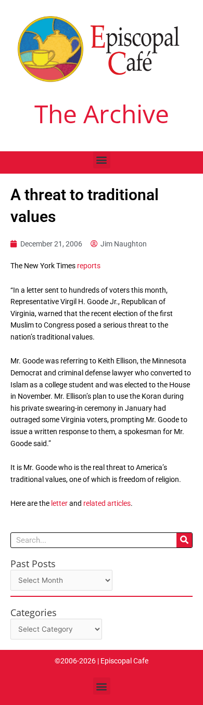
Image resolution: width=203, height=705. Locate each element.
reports (88, 266)
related (94, 503)
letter (59, 503)
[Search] (184, 540)
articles (119, 503)
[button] (101, 159)
